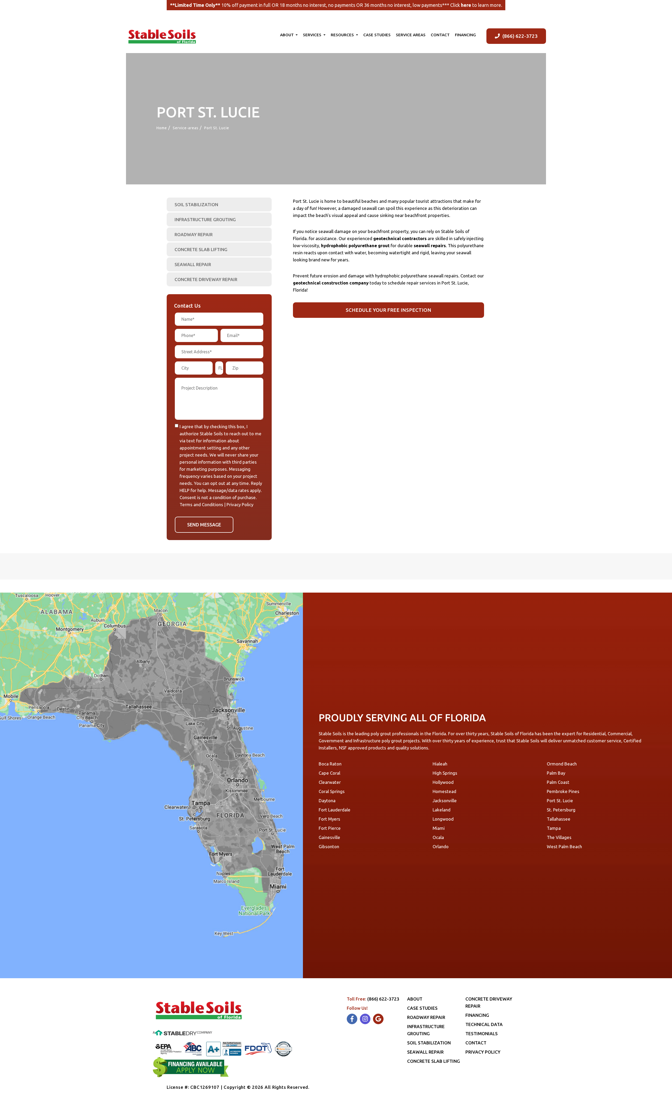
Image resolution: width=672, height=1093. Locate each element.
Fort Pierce (330, 828)
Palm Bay (556, 772)
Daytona (327, 800)
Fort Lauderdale (334, 809)
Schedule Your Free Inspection (388, 310)
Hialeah (440, 763)
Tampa (554, 828)
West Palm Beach (564, 846)
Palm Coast (558, 782)
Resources (343, 35)
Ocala (438, 837)
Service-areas (185, 128)
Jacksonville (445, 800)
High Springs (445, 772)
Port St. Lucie (560, 800)
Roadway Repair (194, 234)
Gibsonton (329, 846)
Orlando (441, 846)
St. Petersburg (561, 809)
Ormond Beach (562, 763)
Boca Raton (330, 763)
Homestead (444, 791)
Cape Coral (329, 772)
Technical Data (484, 1024)
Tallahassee (558, 818)
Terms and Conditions (201, 504)
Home (161, 128)
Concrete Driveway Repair (206, 279)
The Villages (559, 837)
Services (312, 35)
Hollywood (443, 782)
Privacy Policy (240, 504)
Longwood (443, 818)
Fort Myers (329, 818)
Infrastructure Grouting (205, 219)
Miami (439, 828)
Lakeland (441, 809)
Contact (440, 35)
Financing (465, 35)
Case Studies (377, 35)
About (287, 35)
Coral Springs (332, 791)
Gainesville (329, 837)
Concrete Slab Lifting (201, 249)
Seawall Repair (193, 264)
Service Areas (411, 35)
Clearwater (330, 782)
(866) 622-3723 (520, 36)
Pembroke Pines (563, 791)
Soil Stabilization (196, 204)
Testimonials (481, 1033)
